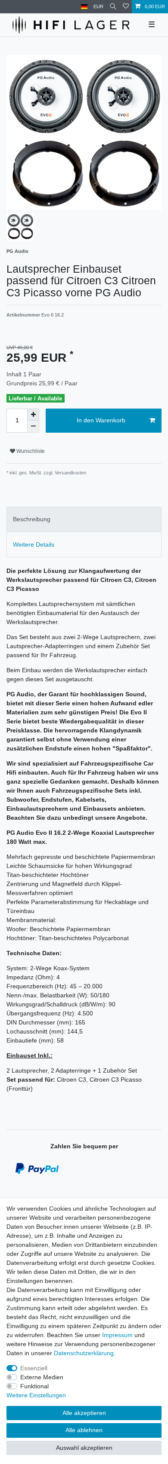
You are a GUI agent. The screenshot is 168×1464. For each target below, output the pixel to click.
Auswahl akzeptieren (84, 1447)
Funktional (34, 1386)
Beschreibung (31, 519)
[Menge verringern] (33, 427)
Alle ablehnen (84, 1430)
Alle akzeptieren (84, 1412)
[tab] (84, 519)
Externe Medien (41, 1377)
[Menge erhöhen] (33, 415)
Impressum (117, 1335)
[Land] (84, 6)
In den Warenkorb (101, 420)
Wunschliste (30, 451)
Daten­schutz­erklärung (84, 1353)
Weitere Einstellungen (36, 1395)
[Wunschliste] (126, 6)
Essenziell (33, 1368)
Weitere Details (33, 544)
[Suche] (113, 6)
